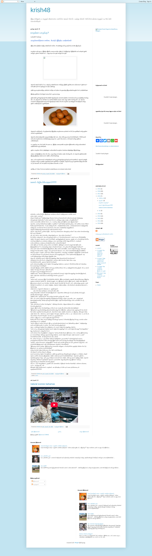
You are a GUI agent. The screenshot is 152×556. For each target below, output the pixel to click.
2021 (99, 189)
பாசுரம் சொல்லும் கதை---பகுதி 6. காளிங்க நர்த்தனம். (54, 446)
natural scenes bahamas (43, 384)
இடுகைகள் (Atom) (44, 434)
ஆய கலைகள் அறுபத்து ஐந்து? (95, 524)
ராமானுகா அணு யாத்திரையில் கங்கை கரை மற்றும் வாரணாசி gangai (101, 261)
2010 (99, 223)
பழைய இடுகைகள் (84, 431)
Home (99, 285)
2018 (99, 191)
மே (100, 210)
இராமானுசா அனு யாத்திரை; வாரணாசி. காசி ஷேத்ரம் (101, 275)
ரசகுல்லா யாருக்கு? (40, 32)
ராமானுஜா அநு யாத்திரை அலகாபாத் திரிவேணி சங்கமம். (101, 253)
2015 (99, 196)
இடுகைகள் (36, 481)
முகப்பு (59, 431)
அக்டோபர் (101, 198)
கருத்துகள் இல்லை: (61, 173)
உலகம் (36, 375)
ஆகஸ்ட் (101, 200)
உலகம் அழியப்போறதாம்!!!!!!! (43, 182)
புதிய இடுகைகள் (35, 431)
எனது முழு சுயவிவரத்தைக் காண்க (104, 234)
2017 (99, 193)
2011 (99, 221)
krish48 (40, 10)
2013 (99, 216)
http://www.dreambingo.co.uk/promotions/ (107, 146)
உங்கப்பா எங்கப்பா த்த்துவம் (86, 534)
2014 (99, 213)
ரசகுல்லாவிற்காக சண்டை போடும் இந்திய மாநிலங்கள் (51, 40)
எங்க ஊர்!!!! (43, 466)
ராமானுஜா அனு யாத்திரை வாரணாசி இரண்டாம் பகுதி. (101, 269)
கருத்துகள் (36, 484)
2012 (99, 218)
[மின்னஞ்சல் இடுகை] (68, 173)
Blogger (77, 542)
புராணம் (99, 248)
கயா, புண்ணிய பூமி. (46, 456)
